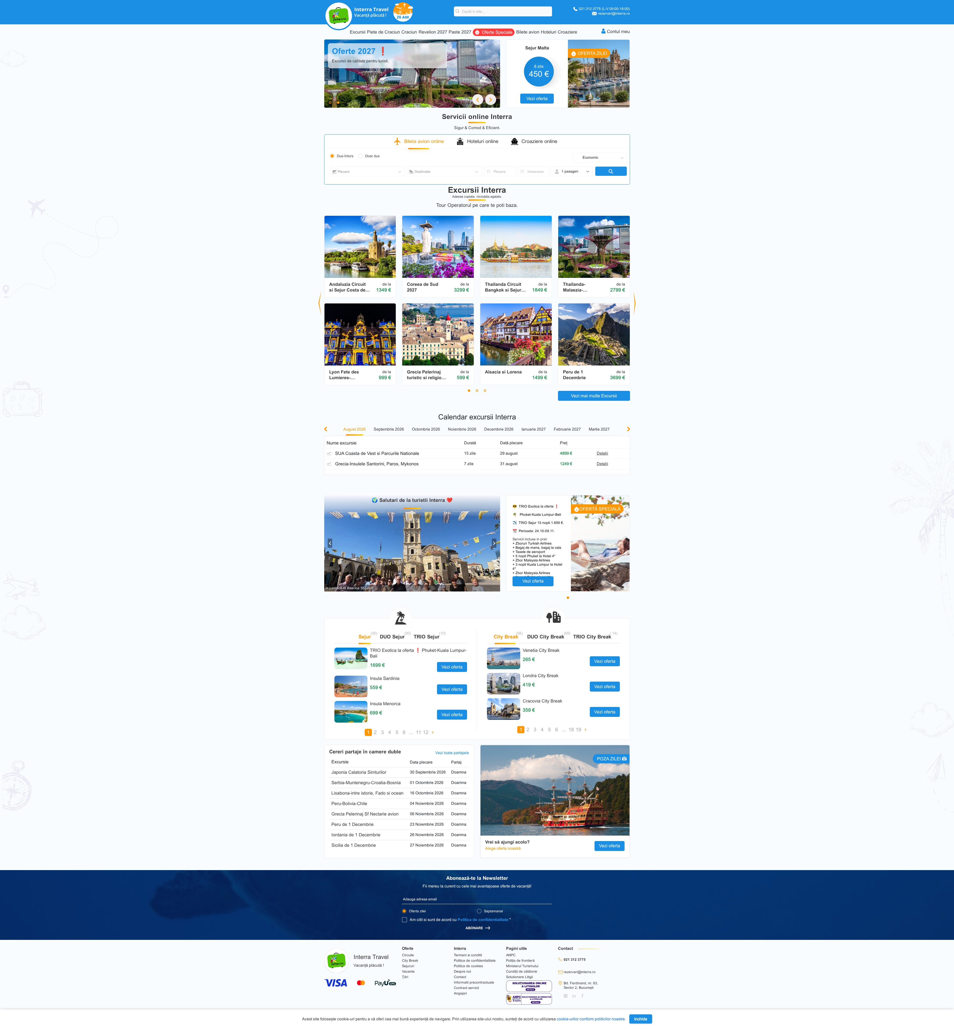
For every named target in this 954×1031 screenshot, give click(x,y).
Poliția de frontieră (520, 960)
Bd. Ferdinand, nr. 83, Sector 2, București (581, 985)
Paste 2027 (460, 32)
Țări (405, 977)
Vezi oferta (537, 98)
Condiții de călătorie (521, 971)
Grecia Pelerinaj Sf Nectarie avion (364, 813)
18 (571, 729)
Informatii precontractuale (474, 982)
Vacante (408, 971)
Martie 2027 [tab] (599, 429)
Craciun (409, 32)
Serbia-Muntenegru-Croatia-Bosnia (366, 782)
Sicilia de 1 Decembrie (353, 845)
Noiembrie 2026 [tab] (462, 429)
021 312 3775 (575, 959)
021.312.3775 (604, 9)
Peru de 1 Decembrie (352, 824)
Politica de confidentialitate (483, 920)
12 (425, 732)
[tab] (421, 143)
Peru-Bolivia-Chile (349, 803)
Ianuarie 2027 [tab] (533, 429)
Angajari (460, 993)
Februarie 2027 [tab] (567, 429)
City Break (410, 960)
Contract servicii (466, 988)
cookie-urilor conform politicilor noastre (591, 1019)
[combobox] (367, 172)
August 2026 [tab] (354, 429)
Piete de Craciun (383, 32)
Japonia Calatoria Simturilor (358, 772)
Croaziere (567, 32)
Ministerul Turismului (522, 966)
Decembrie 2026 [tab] (499, 429)
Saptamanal (493, 911)
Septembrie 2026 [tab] (389, 429)
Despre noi (462, 971)
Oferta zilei (417, 911)
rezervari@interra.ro (614, 13)
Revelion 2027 (433, 32)
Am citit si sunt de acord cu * (460, 920)
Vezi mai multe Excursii (594, 395)
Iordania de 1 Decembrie (355, 834)
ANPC (511, 955)
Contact (460, 977)
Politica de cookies (468, 966)
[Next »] (433, 732)
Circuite (408, 955)
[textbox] (367, 171)
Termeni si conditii (468, 955)
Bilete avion (527, 32)
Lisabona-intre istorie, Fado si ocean (367, 793)
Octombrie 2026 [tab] (426, 429)
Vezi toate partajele (452, 753)
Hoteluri (548, 32)
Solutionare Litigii (519, 977)
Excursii (357, 32)
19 (578, 729)
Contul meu (618, 31)
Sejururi (408, 966)
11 (418, 732)
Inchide (640, 1019)
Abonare (475, 928)
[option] (412, 543)
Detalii (602, 453)
